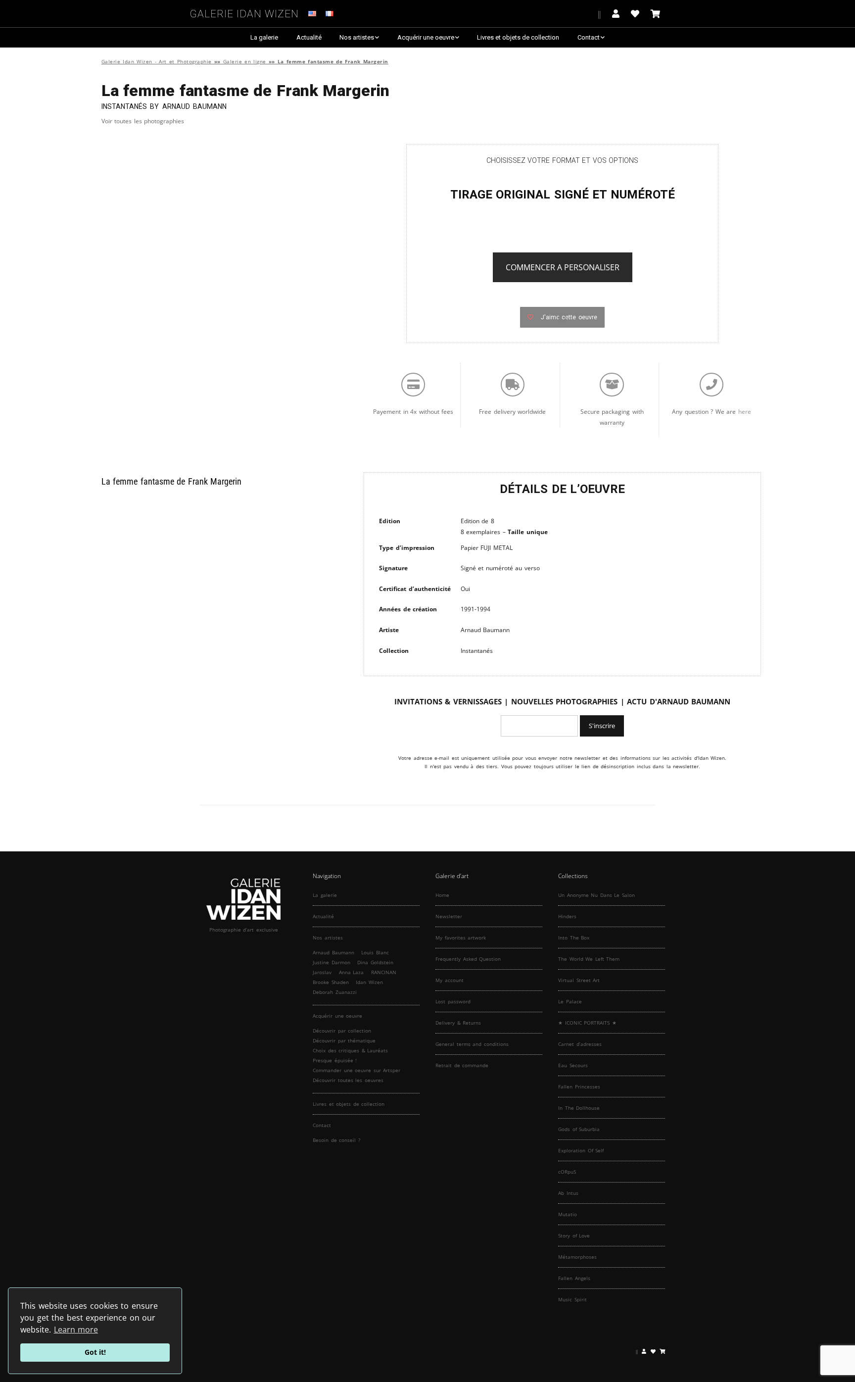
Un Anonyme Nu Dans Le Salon (596, 894)
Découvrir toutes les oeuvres (348, 1080)
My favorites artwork (460, 937)
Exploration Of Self (581, 1150)
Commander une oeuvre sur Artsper (356, 1070)
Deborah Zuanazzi (335, 991)
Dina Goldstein (375, 962)
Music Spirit (572, 1299)
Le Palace (570, 1001)
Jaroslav (322, 972)
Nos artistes (356, 37)
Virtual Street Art (579, 980)
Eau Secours (573, 1065)
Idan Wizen (369, 982)
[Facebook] (551, 13)
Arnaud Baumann (333, 952)
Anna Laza (351, 972)
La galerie (264, 37)
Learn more (76, 1329)
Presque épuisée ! (335, 1060)
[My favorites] (635, 13)
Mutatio (567, 1214)
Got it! (95, 1352)
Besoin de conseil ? (336, 1139)
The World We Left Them (588, 958)
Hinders (567, 916)
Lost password (453, 1001)
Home (442, 894)
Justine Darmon (331, 962)
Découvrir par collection (342, 1030)
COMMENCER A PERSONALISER (562, 267)
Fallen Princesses (579, 1086)
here (744, 411)
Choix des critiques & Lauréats (350, 1050)
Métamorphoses (577, 1256)
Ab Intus (568, 1192)
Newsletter (448, 916)
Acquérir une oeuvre (425, 37)
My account (449, 980)
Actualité (309, 37)
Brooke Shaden (331, 982)
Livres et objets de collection (518, 37)
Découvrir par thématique (344, 1040)
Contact (588, 37)
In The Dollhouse (579, 1107)
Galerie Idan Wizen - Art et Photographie (156, 61)
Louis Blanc (375, 952)
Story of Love (574, 1235)
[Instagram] (567, 13)
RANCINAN (383, 972)
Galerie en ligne (244, 61)
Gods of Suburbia (579, 1129)
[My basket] (655, 13)
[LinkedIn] (591, 13)
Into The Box (573, 937)
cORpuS (567, 1171)
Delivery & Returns (458, 1022)
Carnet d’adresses (580, 1043)
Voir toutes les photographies (143, 121)
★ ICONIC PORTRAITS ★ (587, 1022)
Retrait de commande (461, 1065)
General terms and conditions (472, 1043)
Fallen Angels (574, 1278)
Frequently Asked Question (468, 958)
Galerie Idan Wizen (244, 12)
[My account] (615, 13)
